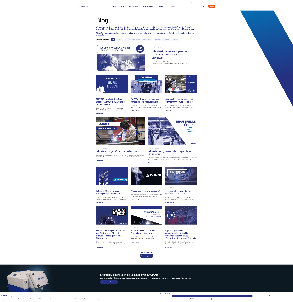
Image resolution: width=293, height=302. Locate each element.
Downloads (196, 2)
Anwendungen (133, 6)
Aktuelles (119, 39)
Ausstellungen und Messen (132, 39)
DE (203, 6)
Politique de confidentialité (164, 293)
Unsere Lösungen (118, 6)
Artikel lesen (155, 67)
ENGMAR (161, 6)
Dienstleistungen (148, 6)
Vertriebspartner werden (207, 2)
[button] (3, 294)
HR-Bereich (171, 6)
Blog (190, 2)
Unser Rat (175, 39)
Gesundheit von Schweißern (162, 39)
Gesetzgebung (147, 39)
